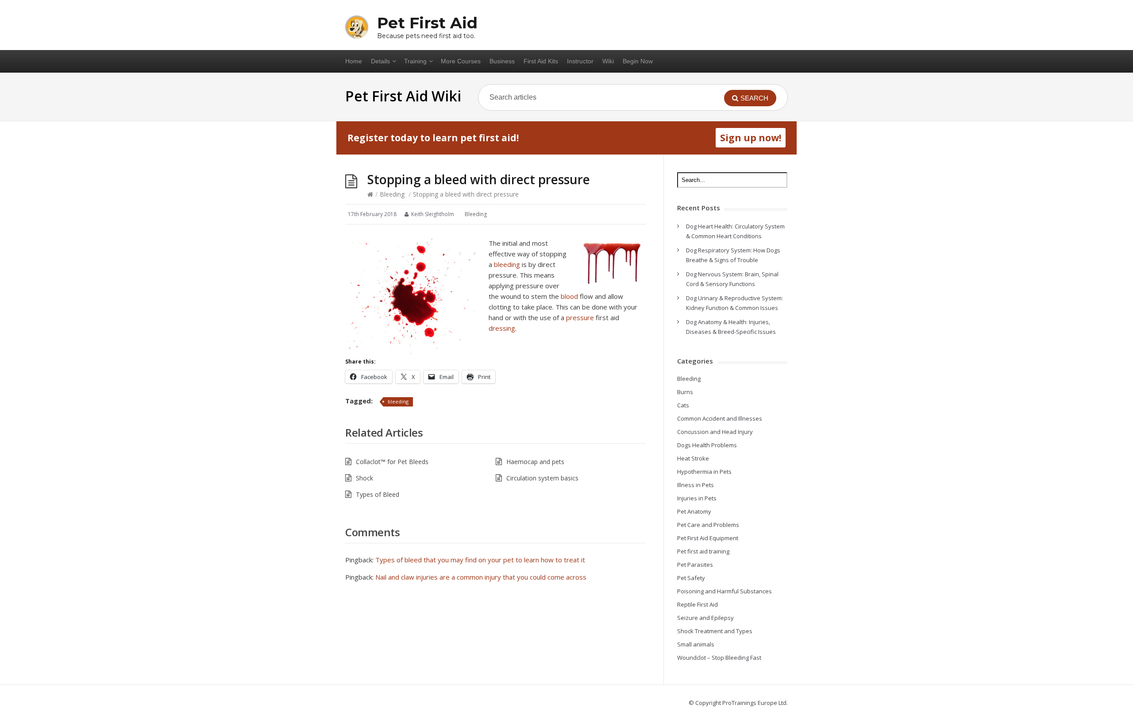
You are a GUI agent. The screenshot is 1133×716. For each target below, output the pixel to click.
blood (569, 296)
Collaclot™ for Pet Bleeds (392, 461)
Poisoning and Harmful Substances (724, 591)
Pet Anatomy (694, 511)
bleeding (507, 264)
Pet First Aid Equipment (707, 538)
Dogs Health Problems (707, 445)
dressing (502, 328)
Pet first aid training (703, 551)
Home (353, 61)
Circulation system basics (542, 478)
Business (502, 61)
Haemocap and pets (535, 461)
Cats (683, 405)
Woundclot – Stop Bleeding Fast (719, 658)
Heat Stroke (693, 458)
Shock (364, 478)
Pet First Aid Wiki (403, 95)
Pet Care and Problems (708, 525)
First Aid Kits (541, 61)
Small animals (695, 644)
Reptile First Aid (697, 604)
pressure (580, 317)
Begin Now (638, 61)
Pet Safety (691, 578)
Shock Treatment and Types (714, 631)
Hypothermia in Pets (704, 472)
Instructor (580, 61)
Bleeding (392, 194)
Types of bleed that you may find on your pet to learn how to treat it (480, 559)
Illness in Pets (695, 485)
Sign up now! (750, 138)
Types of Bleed (377, 494)
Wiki (608, 61)
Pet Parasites (695, 565)
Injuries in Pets (697, 498)
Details (380, 61)
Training (415, 61)
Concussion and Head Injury (715, 432)
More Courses (461, 61)
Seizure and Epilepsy (705, 618)
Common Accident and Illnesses (719, 418)
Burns (685, 392)
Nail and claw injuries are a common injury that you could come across (480, 577)
